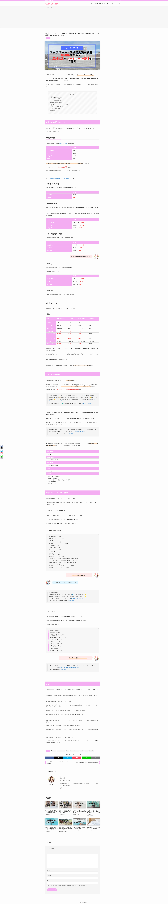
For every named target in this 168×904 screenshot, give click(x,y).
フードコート (57, 108)
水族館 (82, 750)
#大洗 (60, 667)
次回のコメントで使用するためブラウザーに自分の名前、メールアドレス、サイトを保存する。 (68, 885)
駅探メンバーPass (51, 338)
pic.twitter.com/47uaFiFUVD (73, 667)
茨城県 (86, 750)
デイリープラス (50, 343)
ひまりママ (51, 784)
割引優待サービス (58, 100)
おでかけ (48, 750)
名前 (48, 870)
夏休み (67, 750)
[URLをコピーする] (95, 758)
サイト (48, 880)
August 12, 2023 (87, 403)
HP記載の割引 (57, 98)
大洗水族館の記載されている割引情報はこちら (61, 178)
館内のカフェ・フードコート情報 (60, 104)
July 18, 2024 (71, 600)
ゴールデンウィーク (61, 750)
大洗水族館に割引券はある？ (59, 97)
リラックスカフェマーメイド (60, 106)
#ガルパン (64, 667)
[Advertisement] (84, 18)
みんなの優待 (50, 331)
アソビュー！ (50, 325)
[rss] (121, 0)
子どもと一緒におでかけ (74, 750)
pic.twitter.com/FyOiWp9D (79, 431)
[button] (49, 758)
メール (49, 875)
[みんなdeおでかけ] (51, 3)
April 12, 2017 (64, 669)
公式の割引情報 (63, 143)
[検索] (122, 0)
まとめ (53, 110)
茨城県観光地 (91, 750)
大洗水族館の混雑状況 (57, 102)
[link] (61, 788)
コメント (49, 853)
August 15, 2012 (69, 433)
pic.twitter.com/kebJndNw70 (55, 400)
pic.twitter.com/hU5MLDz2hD (78, 598)
